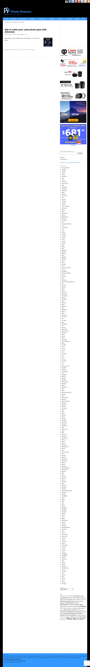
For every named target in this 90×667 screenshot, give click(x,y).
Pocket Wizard (65, 452)
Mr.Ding (64, 403)
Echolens (64, 259)
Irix (62, 318)
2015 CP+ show (67, 596)
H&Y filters (64, 294)
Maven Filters (65, 382)
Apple (63, 192)
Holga (63, 304)
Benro (63, 211)
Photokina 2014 (64, 611)
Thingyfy (64, 525)
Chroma (64, 234)
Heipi (63, 301)
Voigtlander (64, 554)
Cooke (63, 239)
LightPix (64, 368)
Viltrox (63, 548)
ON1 (63, 427)
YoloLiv (64, 569)
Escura (63, 262)
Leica (63, 355)
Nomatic (64, 418)
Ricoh (63, 475)
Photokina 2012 (80, 610)
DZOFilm (64, 257)
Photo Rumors (21, 11)
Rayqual (64, 471)
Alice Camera (65, 183)
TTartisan (64, 541)
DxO (63, 255)
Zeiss (63, 573)
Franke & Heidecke (66, 273)
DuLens (63, 253)
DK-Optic (64, 252)
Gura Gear (64, 292)
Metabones (64, 387)
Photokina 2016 (72, 611)
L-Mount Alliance (78, 604)
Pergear (63, 443)
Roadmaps (72, 613)
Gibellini (64, 285)
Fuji (63, 278)
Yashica (63, 564)
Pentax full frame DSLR (70, 608)
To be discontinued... (71, 615)
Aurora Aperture (65, 206)
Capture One (65, 227)
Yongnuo (64, 571)
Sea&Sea (64, 492)
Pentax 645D (62, 608)
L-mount (70, 605)
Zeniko (63, 575)
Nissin (63, 413)
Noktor (63, 417)
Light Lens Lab (65, 366)
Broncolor (64, 218)
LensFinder (13, 19)
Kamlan (63, 327)
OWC (63, 432)
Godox (63, 289)
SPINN (63, 518)
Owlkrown (64, 434)
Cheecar (64, 232)
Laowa (63, 350)
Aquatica (64, 194)
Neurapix (64, 406)
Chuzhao (64, 236)
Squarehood (65, 520)
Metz (63, 389)
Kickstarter (64, 604)
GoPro (63, 290)
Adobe (63, 173)
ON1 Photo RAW (76, 606)
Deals (63, 245)
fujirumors (70, 603)
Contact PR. (22, 660)
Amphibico (64, 188)
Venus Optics (65, 545)
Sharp (63, 497)
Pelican (63, 439)
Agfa (63, 178)
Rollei (63, 480)
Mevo (63, 390)
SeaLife (63, 494)
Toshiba (64, 538)
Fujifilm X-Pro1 (79, 601)
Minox (63, 396)
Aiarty (63, 180)
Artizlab (64, 199)
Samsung (64, 485)
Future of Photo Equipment (68, 282)
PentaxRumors (42, 19)
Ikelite (63, 311)
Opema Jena (65, 429)
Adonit (63, 174)
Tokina (63, 533)
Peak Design (65, 438)
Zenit (63, 576)
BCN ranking (73, 596)
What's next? (63, 619)
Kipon (63, 334)
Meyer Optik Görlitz (66, 392)
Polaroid (64, 455)
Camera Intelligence (66, 224)
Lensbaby (64, 360)
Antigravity (64, 190)
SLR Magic (64, 508)
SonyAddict (60, 19)
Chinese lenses (72, 598)
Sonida (63, 515)
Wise (63, 561)
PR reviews (64, 461)
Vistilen (64, 550)
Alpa (63, 185)
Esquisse (64, 264)
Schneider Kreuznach (67, 490)
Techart (63, 524)
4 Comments (32, 49)
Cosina (63, 241)
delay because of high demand (66, 599)
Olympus (64, 424)
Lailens (63, 348)
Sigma (63, 499)
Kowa (63, 343)
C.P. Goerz (64, 220)
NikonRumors (22, 19)
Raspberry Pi (65, 469)
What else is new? (75, 618)
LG (62, 364)
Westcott (64, 557)
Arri (63, 197)
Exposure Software (66, 267)
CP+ (85, 597)
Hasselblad (64, 299)
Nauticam (64, 404)
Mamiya (64, 376)
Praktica (64, 462)
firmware (72, 601)
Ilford (63, 313)
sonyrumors (79, 613)
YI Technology (65, 568)
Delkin (63, 246)
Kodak (63, 336)
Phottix (63, 448)
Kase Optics (64, 329)
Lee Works (64, 353)
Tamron (63, 522)
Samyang (64, 487)
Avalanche (64, 208)
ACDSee (64, 171)
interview (76, 603)
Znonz (63, 580)
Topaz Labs (64, 536)
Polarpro (64, 457)
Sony (63, 517)
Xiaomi (63, 562)
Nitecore (64, 415)
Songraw (64, 513)
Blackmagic (65, 213)
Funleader (64, 280)
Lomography (65, 371)
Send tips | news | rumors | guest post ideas (70, 162)
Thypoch (64, 529)
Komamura (64, 339)
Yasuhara (64, 566)
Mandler (64, 378)
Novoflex (64, 420)
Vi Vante (64, 547)
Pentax (63, 441)
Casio (63, 229)
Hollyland (64, 306)
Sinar (63, 501)
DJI (62, 248)
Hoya (63, 308)
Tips (83, 19)
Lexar (63, 362)
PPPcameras (64, 459)
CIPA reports (79, 598)
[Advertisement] (73, 34)
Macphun (64, 375)
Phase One (64, 445)
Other (10, 49)
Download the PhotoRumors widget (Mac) (12, 659)
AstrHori (64, 203)
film (85, 599)
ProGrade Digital (66, 468)
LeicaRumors (32, 19)
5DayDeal (62, 596)
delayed (74, 599)
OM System (64, 425)
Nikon (63, 410)
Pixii (63, 450)
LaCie (63, 346)
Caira (63, 222)
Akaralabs (64, 181)
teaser (62, 615)
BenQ (63, 210)
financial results (65, 601)
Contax (63, 238)
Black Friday (80, 596)
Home (6, 19)
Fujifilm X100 (63, 603)
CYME (63, 243)
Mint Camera (65, 397)
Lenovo (63, 359)
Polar (63, 454)
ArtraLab (64, 201)
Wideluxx (64, 559)
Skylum (63, 506)
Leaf (63, 352)
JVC (63, 325)
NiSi (63, 411)
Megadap (64, 383)
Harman (63, 297)
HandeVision (65, 296)
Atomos (63, 204)
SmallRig (64, 510)
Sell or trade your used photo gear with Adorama (26, 30)
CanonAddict (69, 19)
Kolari (63, 338)
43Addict (77, 19)
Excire (63, 266)
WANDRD (64, 555)
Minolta (64, 394)
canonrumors (64, 598)
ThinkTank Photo (66, 527)
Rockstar (64, 476)
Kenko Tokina (65, 331)
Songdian (64, 511)
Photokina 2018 (79, 611)
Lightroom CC (63, 606)
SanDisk (64, 489)
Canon (63, 225)
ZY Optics (64, 583)
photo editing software (70, 610)
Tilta (63, 531)
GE (62, 283)
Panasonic (64, 436)
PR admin (8, 34)
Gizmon (64, 287)
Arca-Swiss (64, 196)
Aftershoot (64, 176)
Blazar (63, 215)
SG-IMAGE (64, 496)
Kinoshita (64, 332)
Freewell (64, 276)
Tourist (63, 540)
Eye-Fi (63, 269)
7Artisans (64, 169)
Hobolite (64, 303)
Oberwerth (64, 422)
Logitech (64, 369)
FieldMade (64, 271)
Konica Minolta (65, 341)
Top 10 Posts (65, 534)
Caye (63, 231)
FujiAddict (51, 19)
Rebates (67, 613)
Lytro (63, 373)
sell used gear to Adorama (22, 49)
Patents (83, 606)
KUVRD (64, 345)
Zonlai (63, 582)
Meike (63, 385)
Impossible (64, 315)
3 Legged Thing (65, 167)
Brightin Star (65, 217)
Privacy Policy (45, 657)
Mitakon (64, 399)
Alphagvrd (64, 187)
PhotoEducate (65, 447)
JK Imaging (64, 324)
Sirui (63, 503)
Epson (63, 260)
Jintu (63, 322)
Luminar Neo (70, 606)
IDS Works (64, 310)
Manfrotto (64, 380)
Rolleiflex (64, 482)
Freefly (63, 274)
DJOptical (64, 250)
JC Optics (64, 320)
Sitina (63, 504)
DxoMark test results (80, 599)
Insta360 (64, 317)
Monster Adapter (66, 401)
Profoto (63, 464)
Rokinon (64, 478)
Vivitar (63, 552)
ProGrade (64, 466)
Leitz (63, 357)
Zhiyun (63, 578)
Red (63, 473)
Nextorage (64, 408)
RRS (63, 483)
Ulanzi (63, 543)
